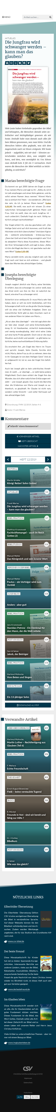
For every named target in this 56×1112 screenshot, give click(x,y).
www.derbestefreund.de (19, 989)
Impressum (28, 1078)
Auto (20, 1097)
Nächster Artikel (27, 446)
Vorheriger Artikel (28, 436)
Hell (27, 1097)
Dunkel (35, 1097)
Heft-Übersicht (29, 441)
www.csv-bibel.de (16, 941)
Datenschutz (28, 1082)
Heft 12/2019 (28, 459)
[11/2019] (8, 459)
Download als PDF (29, 705)
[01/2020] (48, 459)
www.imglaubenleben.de (19, 1042)
